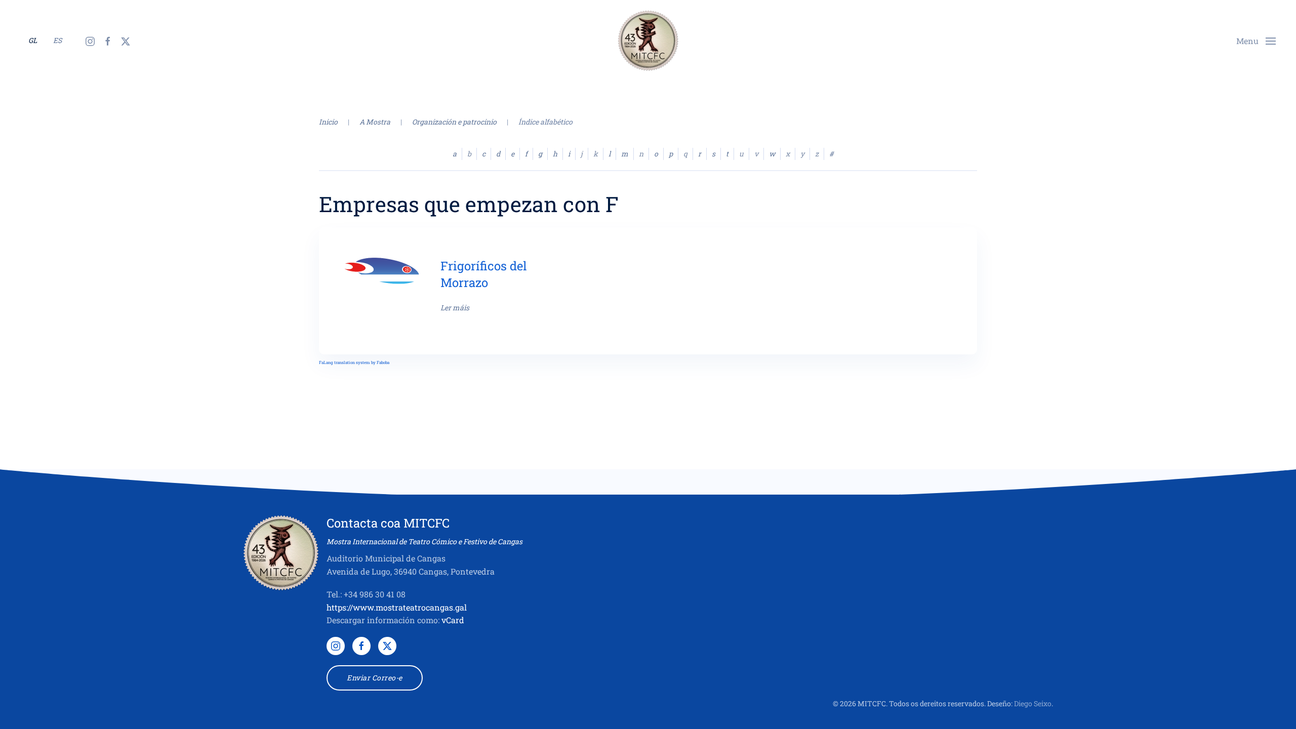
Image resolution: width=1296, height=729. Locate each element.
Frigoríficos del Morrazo (483, 274)
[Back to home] (648, 40)
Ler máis (454, 307)
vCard (452, 620)
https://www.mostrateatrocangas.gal (397, 607)
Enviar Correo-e (374, 677)
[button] (1256, 39)
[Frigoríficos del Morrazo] (382, 269)
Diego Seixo (1032, 703)
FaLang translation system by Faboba (354, 362)
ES (57, 40)
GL (32, 40)
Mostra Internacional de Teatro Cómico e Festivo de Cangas (424, 541)
